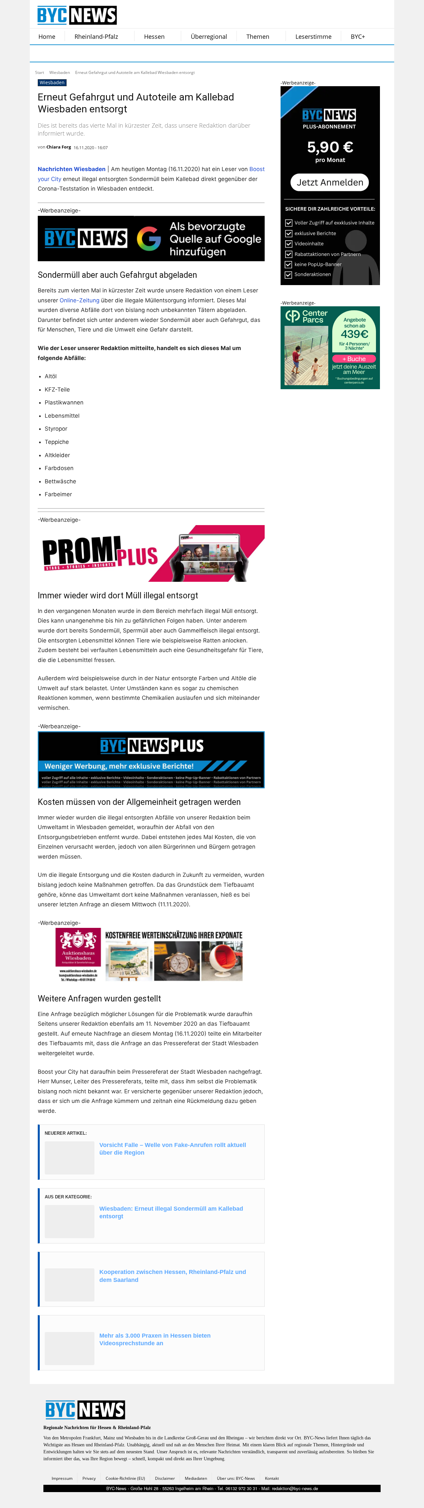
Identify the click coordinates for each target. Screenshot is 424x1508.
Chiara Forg (58, 147)
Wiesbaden (59, 72)
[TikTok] (88, 53)
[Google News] (138, 53)
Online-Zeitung (79, 300)
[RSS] (72, 53)
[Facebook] (39, 53)
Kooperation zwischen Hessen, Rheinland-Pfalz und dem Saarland (172, 1276)
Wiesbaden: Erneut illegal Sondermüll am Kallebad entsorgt (171, 1212)
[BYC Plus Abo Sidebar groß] (330, 283)
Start (39, 72)
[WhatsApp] (105, 53)
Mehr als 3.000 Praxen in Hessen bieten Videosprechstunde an (155, 1339)
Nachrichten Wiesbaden (72, 169)
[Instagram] (55, 53)
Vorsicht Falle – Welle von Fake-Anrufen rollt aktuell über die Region (172, 1149)
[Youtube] (122, 53)
